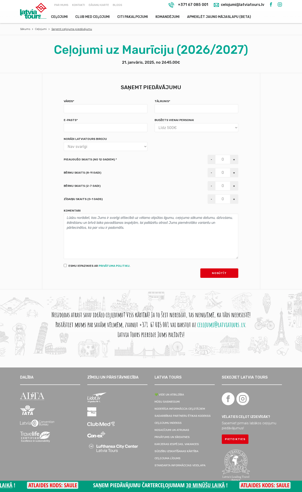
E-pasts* (71, 120)
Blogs (117, 5)
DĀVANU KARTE (99, 5)
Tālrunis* (162, 101)
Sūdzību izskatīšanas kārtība (176, 451)
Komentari (72, 210)
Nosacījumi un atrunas (172, 430)
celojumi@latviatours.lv (242, 5)
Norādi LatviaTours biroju (85, 139)
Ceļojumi (59, 17)
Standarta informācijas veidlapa (180, 465)
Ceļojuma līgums (167, 458)
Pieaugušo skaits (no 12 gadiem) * (90, 159)
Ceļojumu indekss (168, 423)
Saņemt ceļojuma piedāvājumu (71, 29)
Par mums (61, 5)
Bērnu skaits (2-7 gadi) (82, 186)
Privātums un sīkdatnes (172, 437)
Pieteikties (235, 439)
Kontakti (78, 5)
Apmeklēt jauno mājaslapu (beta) (219, 17)
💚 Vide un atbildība (169, 394)
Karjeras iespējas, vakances (177, 444)
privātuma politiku (114, 265)
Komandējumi (167, 17)
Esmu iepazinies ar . (99, 265)
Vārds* (69, 101)
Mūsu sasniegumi (167, 401)
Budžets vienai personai (174, 120)
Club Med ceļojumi (92, 17)
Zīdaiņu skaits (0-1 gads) (83, 199)
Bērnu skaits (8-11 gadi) (82, 172)
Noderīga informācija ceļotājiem (180, 408)
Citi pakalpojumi (132, 17)
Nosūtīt (219, 273)
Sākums (25, 29)
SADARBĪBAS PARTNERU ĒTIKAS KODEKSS (183, 415)
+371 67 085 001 (193, 4)
